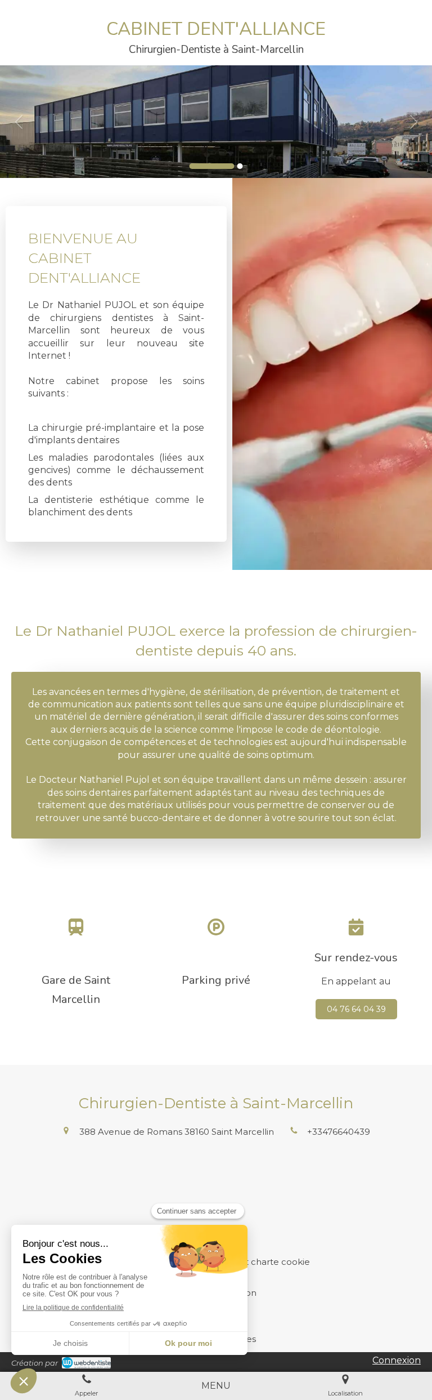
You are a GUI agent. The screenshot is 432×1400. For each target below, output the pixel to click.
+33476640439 (338, 1131)
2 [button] (240, 166)
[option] (216, 121)
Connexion (396, 1360)
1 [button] (212, 166)
